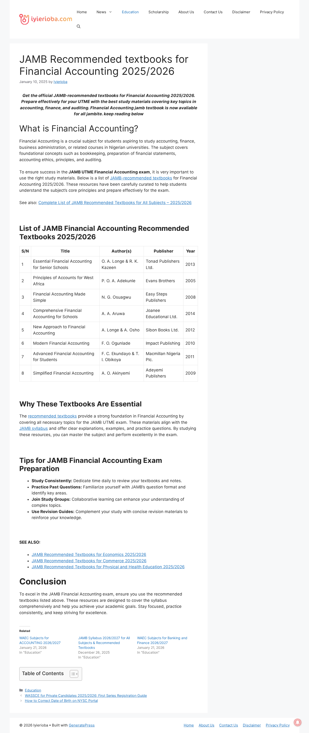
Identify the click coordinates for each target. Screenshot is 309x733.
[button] (78, 26)
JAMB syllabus (33, 428)
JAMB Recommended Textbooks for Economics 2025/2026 (89, 554)
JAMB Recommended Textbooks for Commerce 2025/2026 (89, 560)
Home (82, 12)
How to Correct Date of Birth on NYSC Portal (61, 701)
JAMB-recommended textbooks (141, 178)
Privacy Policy (272, 12)
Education (130, 12)
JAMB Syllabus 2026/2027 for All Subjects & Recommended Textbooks (104, 643)
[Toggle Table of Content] (71, 674)
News (101, 12)
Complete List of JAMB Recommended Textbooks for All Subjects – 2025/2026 (115, 202)
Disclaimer (241, 12)
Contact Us (213, 12)
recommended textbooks (52, 416)
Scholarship (158, 12)
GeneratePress (82, 725)
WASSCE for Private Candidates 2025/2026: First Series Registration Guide (86, 695)
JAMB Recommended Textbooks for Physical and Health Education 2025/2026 (108, 566)
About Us (186, 12)
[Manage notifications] (298, 722)
